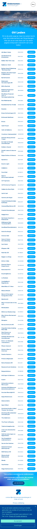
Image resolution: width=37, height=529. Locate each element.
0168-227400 (18, 499)
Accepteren (18, 521)
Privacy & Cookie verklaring (18, 516)
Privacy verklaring (18, 503)
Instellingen (18, 525)
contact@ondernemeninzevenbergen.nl (18, 497)
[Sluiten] (34, 507)
